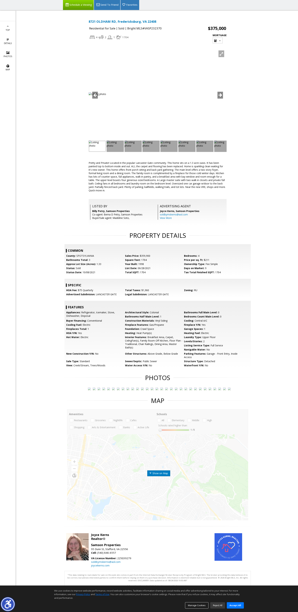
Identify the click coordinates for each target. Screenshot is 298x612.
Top (8, 30)
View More (166, 218)
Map (8, 69)
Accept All (235, 605)
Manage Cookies (197, 605)
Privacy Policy (83, 594)
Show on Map (160, 473)
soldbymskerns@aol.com (174, 214)
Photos (8, 56)
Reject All (217, 605)
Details (8, 43)
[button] (7, 604)
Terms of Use (102, 594)
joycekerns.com (100, 565)
